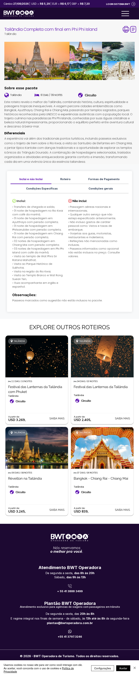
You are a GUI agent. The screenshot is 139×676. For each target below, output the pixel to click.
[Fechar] (134, 668)
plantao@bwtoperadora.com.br (70, 623)
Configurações (102, 668)
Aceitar (123, 668)
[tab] (30, 179)
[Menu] (125, 13)
